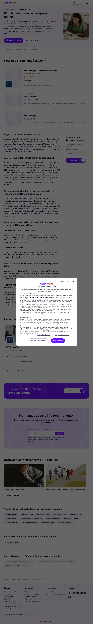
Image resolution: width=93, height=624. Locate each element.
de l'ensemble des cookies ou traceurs (39, 297)
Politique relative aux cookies (62, 335)
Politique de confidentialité (44, 335)
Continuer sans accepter (68, 281)
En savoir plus (46, 330)
